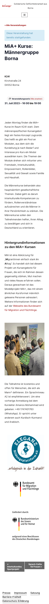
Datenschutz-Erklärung (15, 601)
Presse (6, 592)
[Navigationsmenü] (24, 15)
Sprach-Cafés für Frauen (35, 565)
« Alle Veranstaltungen (15, 25)
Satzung (35, 592)
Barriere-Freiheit (11, 597)
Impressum (20, 592)
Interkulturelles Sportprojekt (14, 566)
